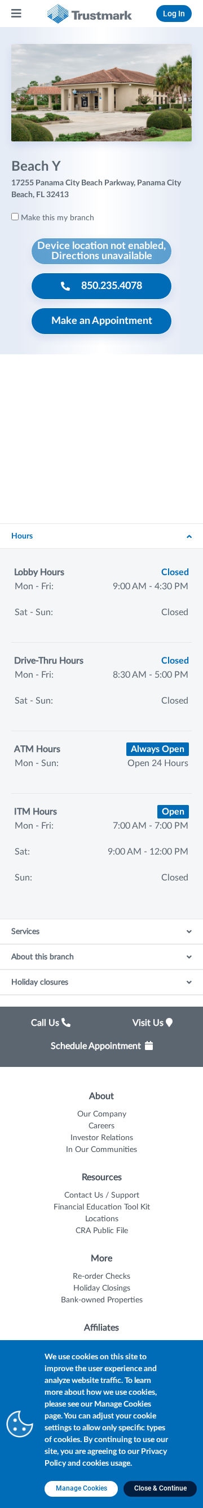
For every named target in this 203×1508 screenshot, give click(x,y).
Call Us (46, 1022)
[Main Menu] (17, 13)
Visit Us (149, 1022)
